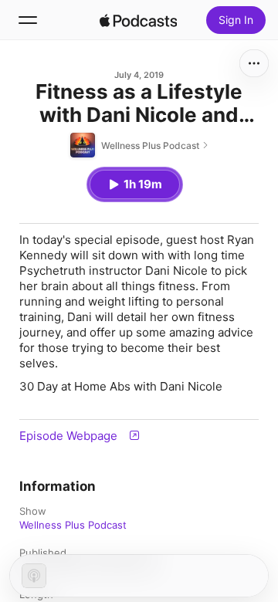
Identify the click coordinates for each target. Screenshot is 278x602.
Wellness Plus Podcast (73, 525)
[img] (138, 20)
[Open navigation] (28, 20)
